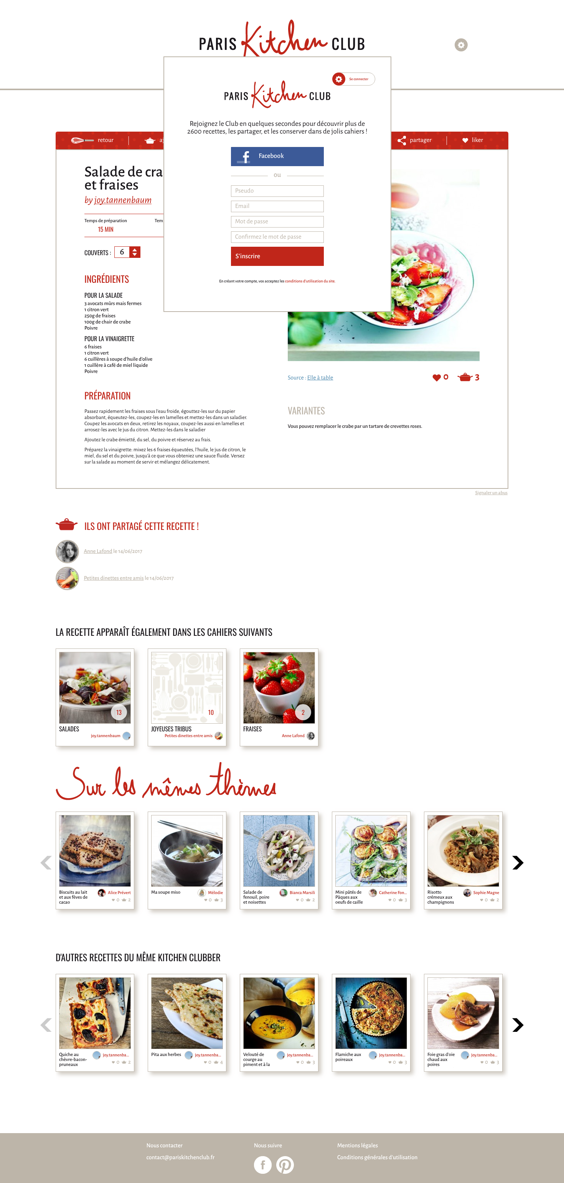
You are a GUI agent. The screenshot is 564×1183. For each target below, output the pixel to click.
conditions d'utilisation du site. (310, 281)
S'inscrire (248, 256)
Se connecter (359, 79)
